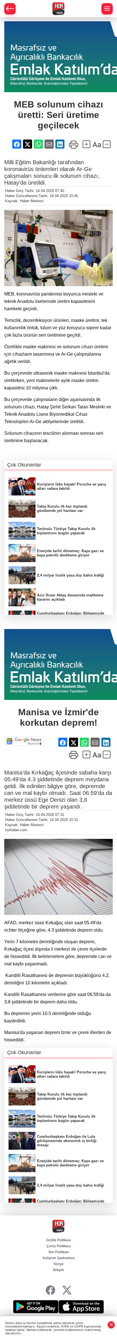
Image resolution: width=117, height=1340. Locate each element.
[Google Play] (35, 1307)
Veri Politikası (58, 1252)
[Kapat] (111, 1325)
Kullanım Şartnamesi (59, 1258)
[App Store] (81, 1307)
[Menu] (107, 8)
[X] (67, 1290)
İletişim (58, 1270)
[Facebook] (50, 1290)
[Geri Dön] (10, 8)
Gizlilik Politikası (58, 1240)
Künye (59, 1264)
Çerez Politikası (59, 1246)
